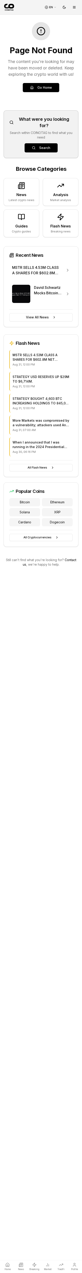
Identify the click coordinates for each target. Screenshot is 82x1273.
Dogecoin (57, 522)
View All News (37, 317)
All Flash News (37, 467)
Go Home (44, 87)
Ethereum (57, 502)
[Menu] (74, 7)
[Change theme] (64, 7)
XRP (57, 512)
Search (44, 148)
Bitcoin (25, 502)
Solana (25, 512)
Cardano (24, 522)
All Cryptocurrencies (37, 537)
